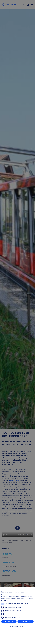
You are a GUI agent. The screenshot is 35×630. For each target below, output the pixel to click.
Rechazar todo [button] (25, 621)
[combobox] (30, 589)
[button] (17, 626)
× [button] (33, 589)
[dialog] (17, 608)
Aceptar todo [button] (9, 621)
